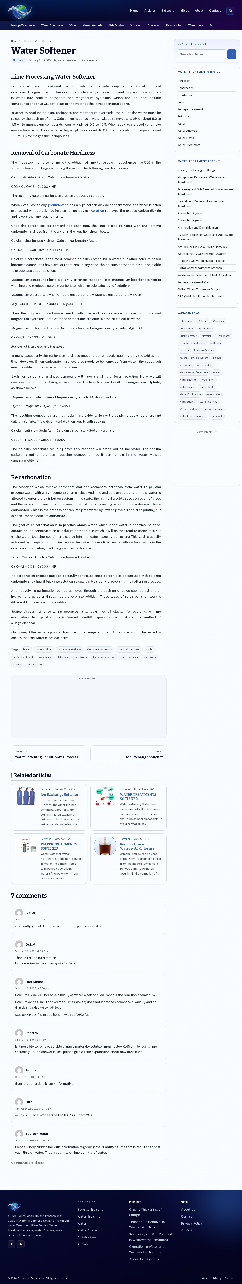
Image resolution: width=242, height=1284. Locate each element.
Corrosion (154, 25)
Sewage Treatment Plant (194, 282)
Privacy (216, 1278)
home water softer (104, 657)
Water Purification (190, 394)
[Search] (231, 54)
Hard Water (80, 657)
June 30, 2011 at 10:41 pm (30, 1039)
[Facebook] (11, 1244)
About (199, 10)
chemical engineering (99, 649)
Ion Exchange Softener (59, 795)
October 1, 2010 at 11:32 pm (32, 919)
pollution (215, 343)
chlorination (186, 321)
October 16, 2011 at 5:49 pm (32, 1077)
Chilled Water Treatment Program (200, 289)
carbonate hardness (69, 649)
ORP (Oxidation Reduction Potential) (201, 296)
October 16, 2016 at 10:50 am (32, 1140)
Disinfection (116, 25)
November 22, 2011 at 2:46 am (33, 1108)
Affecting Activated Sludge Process (201, 260)
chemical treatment (129, 649)
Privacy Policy (191, 1223)
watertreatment (214, 409)
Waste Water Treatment (194, 372)
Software (168, 10)
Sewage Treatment (22, 25)
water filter (208, 379)
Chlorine (203, 321)
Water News (195, 25)
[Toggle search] (230, 11)
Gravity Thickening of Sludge (197, 170)
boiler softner (44, 649)
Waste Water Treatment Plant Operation (204, 275)
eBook (184, 10)
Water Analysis (92, 25)
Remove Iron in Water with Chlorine (137, 846)
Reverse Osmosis (204, 350)
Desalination (174, 25)
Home (134, 10)
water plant (206, 387)
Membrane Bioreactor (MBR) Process (202, 246)
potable (184, 350)
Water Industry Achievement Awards (202, 253)
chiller (150, 649)
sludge (217, 357)
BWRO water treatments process (200, 268)
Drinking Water (188, 336)
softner (17, 664)
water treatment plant (192, 416)
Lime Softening (129, 657)
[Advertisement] (88, 708)
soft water (150, 657)
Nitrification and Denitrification (198, 227)
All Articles (189, 1230)
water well (216, 416)
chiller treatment (23, 657)
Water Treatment (52, 25)
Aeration (96, 210)
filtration (63, 657)
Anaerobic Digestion (191, 213)
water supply (187, 401)
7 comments (89, 60)
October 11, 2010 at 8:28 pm (32, 951)
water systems (208, 401)
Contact (215, 10)
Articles (150, 10)
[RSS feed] (21, 1244)
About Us (188, 1209)
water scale (35, 664)
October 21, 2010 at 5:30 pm (32, 988)
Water (73, 25)
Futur (212, 25)
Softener (136, 25)
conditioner (45, 657)
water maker (187, 387)
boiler (26, 649)
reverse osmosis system (194, 357)
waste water (204, 365)
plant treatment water (192, 343)
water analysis (188, 379)
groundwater (58, 205)
